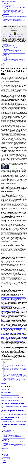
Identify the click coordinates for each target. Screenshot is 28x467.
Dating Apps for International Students (12, 403)
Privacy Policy (6, 457)
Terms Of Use (6, 458)
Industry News (11, 5)
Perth (21, 16)
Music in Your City (6, 392)
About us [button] (5, 3)
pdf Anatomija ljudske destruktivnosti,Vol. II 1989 (12, 310)
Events (23, 20)
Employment (10, 12)
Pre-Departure (17, 7)
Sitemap (5, 460)
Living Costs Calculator (8, 7)
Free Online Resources (17, 20)
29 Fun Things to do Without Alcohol (12, 397)
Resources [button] (5, 18)
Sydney (5, 16)
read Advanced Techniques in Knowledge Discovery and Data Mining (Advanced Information (14, 337)
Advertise (18, 19)
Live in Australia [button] (7, 6)
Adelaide (18, 16)
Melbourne (9, 16)
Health (14, 12)
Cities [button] (4, 15)
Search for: (3, 63)
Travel (14, 11)
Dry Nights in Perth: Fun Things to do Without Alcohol (15, 380)
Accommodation (10, 10)
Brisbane (14, 16)
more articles (3, 383)
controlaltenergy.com (20, 341)
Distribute (14, 19)
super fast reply (4, 320)
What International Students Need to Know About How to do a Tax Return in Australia (14, 375)
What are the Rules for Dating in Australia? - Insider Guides (15, 368)
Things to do (10, 11)
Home (4, 462)
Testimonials (9, 20)
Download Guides (7, 19)
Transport (16, 10)
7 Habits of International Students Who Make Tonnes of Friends (12, 410)
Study (8, 14)
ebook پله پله (21, 317)
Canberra (24, 16)
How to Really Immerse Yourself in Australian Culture (11, 418)
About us (5, 5)
